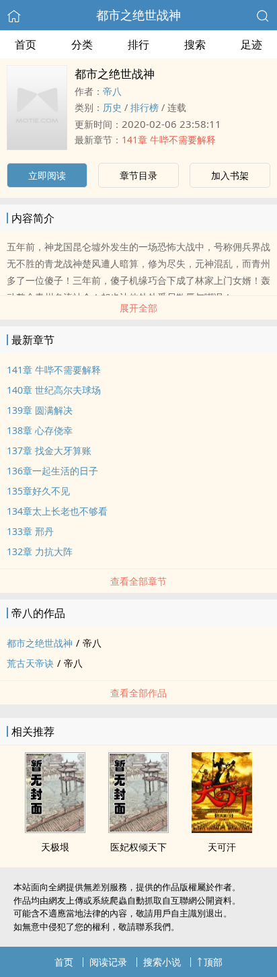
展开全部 (138, 307)
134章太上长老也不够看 (57, 511)
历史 (112, 107)
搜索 (195, 44)
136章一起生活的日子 (52, 470)
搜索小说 (162, 961)
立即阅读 (47, 175)
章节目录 (138, 175)
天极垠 (55, 846)
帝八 (112, 91)
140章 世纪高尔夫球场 (54, 390)
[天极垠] (55, 829)
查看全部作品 (138, 692)
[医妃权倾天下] (138, 829)
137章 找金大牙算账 (49, 450)
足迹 (251, 44)
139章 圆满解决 (40, 410)
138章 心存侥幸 (40, 430)
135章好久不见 (38, 490)
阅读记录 (108, 961)
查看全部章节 (138, 581)
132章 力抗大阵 (40, 551)
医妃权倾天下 (138, 846)
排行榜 (144, 107)
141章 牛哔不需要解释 (169, 139)
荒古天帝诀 (30, 663)
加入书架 (230, 175)
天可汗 (222, 846)
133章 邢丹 (30, 531)
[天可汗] (222, 829)
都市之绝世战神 (138, 15)
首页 (25, 44)
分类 (82, 44)
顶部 (213, 961)
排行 (138, 44)
